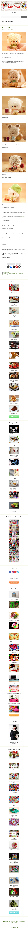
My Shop (15, 922)
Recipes (17, 921)
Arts (4, 273)
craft (5, 273)
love (22, 273)
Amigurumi (12, 927)
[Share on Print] (8, 267)
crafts (4, 272)
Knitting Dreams (18, 273)
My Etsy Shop (14, 582)
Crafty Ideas (8, 921)
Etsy (9, 273)
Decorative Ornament (18, 924)
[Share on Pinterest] (16, 267)
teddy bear (7, 272)
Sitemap (20, 921)
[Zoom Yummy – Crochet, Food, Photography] (14, 6)
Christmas (12, 924)
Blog (15, 919)
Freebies (16, 927)
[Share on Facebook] (11, 267)
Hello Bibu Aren (12, 273)
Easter (14, 926)
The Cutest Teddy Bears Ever (11, 28)
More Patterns (14, 912)
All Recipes (14, 416)
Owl (9, 924)
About (18, 919)
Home (12, 926)
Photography (13, 921)
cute (7, 273)
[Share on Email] (19, 267)
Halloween (17, 926)
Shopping (3, 274)
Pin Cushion (22, 926)
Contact (21, 919)
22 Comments (5, 275)
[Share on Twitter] (14, 267)
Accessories (8, 926)
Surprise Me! (14, 715)
